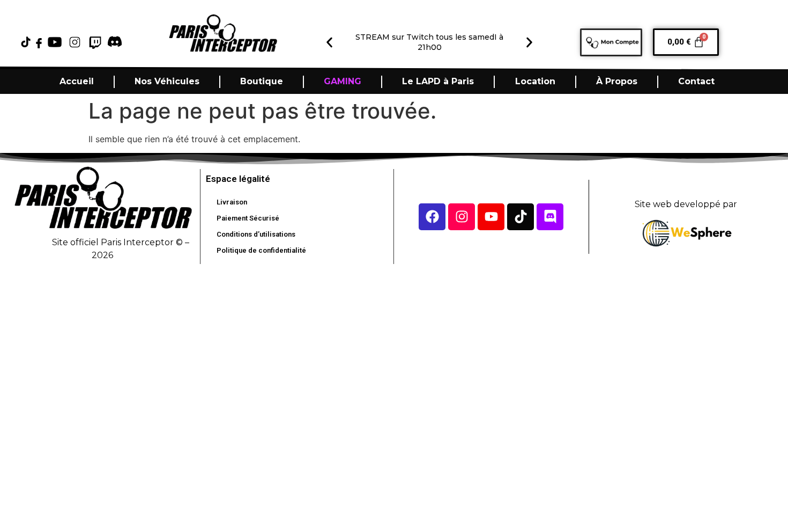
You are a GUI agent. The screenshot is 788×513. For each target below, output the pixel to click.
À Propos (616, 81)
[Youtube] (491, 216)
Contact (696, 81)
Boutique (261, 81)
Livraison (232, 202)
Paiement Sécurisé (248, 218)
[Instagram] (461, 216)
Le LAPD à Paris (438, 81)
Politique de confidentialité (261, 250)
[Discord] (550, 216)
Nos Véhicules (167, 81)
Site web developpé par (686, 204)
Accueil (77, 81)
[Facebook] (432, 216)
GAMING (342, 81)
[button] (329, 42)
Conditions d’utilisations (256, 234)
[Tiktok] (520, 216)
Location (535, 81)
